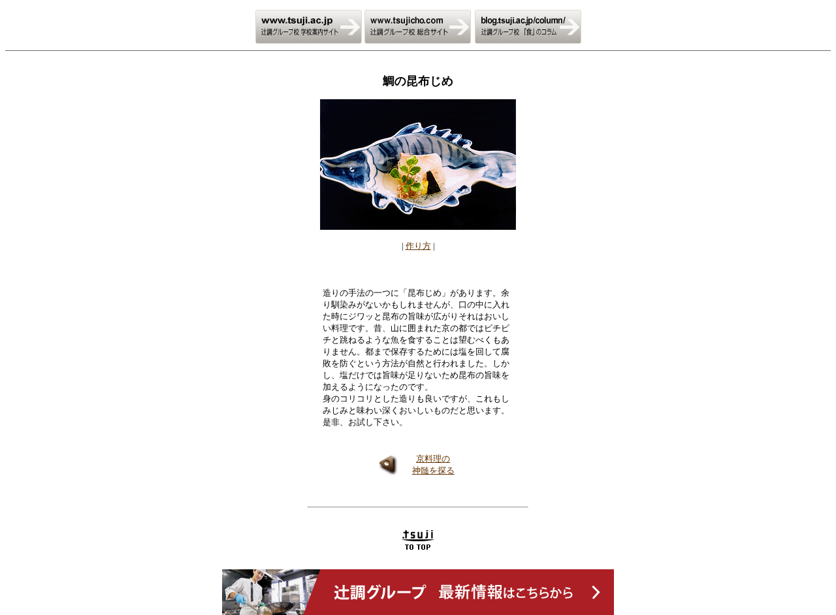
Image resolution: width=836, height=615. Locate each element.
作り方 (418, 246)
